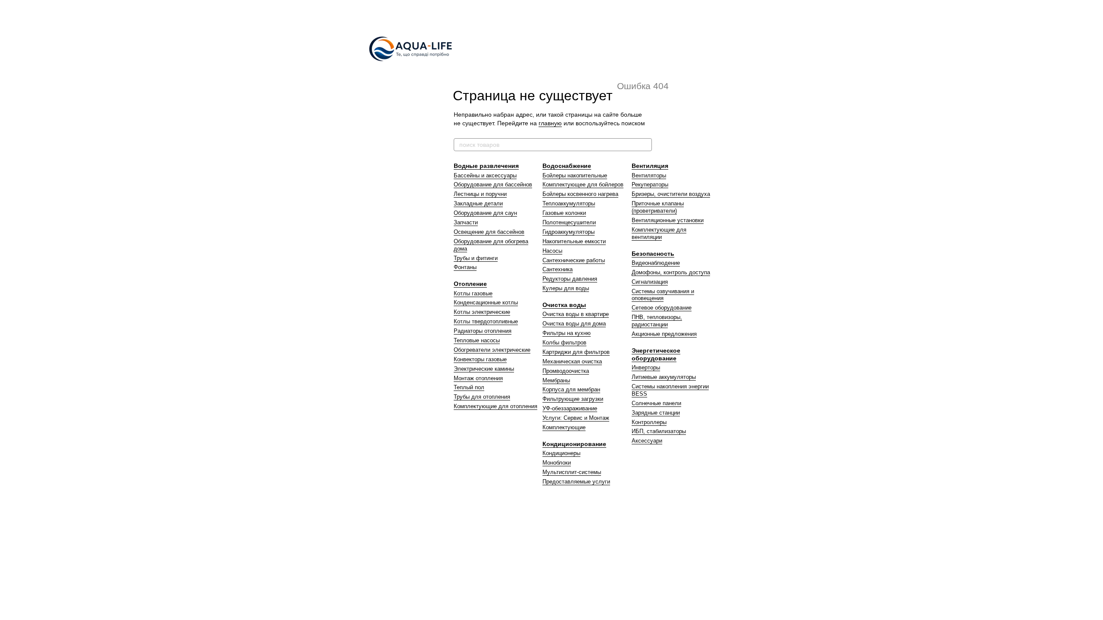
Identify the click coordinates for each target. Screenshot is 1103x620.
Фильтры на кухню (566, 333)
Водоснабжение (566, 165)
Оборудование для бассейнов (493, 184)
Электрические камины (484, 369)
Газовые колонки (564, 213)
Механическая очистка (572, 361)
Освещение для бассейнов (489, 232)
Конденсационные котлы (486, 302)
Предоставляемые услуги (576, 481)
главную (550, 123)
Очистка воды (564, 304)
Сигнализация (650, 282)
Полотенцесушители (569, 222)
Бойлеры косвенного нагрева (580, 194)
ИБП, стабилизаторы (659, 431)
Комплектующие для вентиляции (659, 233)
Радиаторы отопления (482, 331)
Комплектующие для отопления (495, 406)
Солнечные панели (656, 403)
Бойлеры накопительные (574, 175)
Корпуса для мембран (571, 389)
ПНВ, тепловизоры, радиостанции (657, 321)
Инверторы (646, 367)
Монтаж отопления (478, 378)
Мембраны (556, 380)
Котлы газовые (473, 293)
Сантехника (557, 269)
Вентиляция (650, 165)
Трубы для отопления (482, 397)
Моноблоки (556, 462)
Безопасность (653, 253)
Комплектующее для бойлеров (582, 184)
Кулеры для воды (565, 288)
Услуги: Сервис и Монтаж (575, 418)
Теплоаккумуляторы (568, 203)
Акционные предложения (664, 334)
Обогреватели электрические (492, 350)
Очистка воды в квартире (575, 314)
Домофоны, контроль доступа (671, 272)
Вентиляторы (649, 175)
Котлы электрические (482, 312)
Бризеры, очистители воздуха (671, 194)
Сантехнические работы (573, 260)
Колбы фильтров (564, 342)
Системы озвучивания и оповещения (663, 295)
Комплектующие (564, 427)
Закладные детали (478, 203)
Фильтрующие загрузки (572, 399)
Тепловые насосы (477, 340)
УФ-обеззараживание (569, 408)
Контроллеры (649, 422)
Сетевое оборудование (662, 307)
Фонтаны (465, 267)
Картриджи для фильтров (576, 352)
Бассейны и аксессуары (485, 175)
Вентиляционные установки (668, 220)
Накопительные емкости (574, 241)
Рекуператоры (650, 184)
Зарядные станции (656, 412)
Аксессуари (647, 440)
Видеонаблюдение (656, 263)
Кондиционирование (574, 443)
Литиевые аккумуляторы (664, 377)
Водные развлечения (486, 165)
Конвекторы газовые (480, 359)
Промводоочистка (565, 371)
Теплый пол (469, 387)
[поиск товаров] (645, 144)
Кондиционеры (561, 453)
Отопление (470, 283)
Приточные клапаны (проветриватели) (658, 207)
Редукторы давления (569, 279)
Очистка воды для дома (574, 323)
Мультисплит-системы (571, 472)
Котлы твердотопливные (486, 321)
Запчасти (466, 222)
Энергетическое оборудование (656, 354)
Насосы (552, 251)
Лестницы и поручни (480, 194)
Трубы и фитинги (476, 258)
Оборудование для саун (485, 213)
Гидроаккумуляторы (568, 232)
